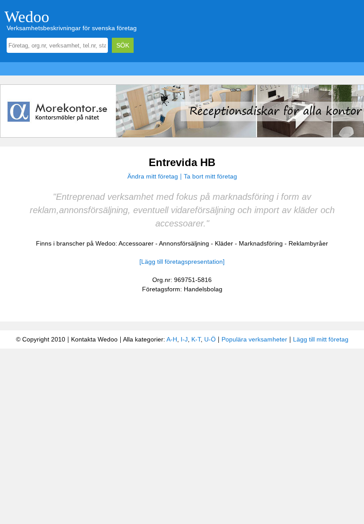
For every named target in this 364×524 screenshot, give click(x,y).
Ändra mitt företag (152, 176)
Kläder (224, 243)
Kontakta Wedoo (94, 339)
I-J (184, 339)
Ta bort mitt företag (210, 176)
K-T (196, 339)
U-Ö (210, 339)
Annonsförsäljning (184, 243)
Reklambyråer (308, 243)
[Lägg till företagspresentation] (182, 261)
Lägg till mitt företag (320, 339)
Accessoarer (136, 243)
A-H (171, 339)
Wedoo (26, 17)
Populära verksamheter (254, 339)
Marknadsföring (261, 243)
